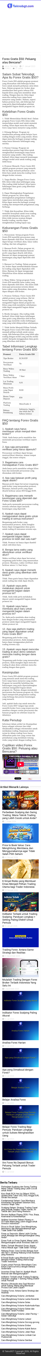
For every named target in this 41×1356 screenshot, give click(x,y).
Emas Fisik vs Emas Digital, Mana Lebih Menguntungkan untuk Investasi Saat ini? (19, 1241)
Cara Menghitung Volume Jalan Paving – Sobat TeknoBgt (20, 1315)
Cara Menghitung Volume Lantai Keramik (20, 1299)
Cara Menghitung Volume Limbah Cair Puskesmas (18, 1336)
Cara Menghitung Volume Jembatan (17, 1296)
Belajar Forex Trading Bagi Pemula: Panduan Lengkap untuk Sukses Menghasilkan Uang (18, 1131)
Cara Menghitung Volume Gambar (16, 1340)
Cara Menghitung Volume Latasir (16, 1319)
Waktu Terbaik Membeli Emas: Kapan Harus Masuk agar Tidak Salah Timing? (19, 1246)
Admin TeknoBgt (11, 66)
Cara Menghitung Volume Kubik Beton (18, 1328)
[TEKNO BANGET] (20, 5)
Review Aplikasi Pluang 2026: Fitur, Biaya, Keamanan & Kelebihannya (20, 1215)
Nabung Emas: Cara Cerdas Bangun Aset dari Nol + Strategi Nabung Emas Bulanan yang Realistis (20, 1253)
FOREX (8, 68)
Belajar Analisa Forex (14, 1099)
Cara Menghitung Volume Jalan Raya (18, 1332)
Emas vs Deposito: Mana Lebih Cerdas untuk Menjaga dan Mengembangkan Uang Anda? (20, 1235)
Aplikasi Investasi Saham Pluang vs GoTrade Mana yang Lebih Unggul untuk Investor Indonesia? (19, 1221)
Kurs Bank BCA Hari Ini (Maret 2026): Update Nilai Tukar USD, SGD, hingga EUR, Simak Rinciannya (20, 1195)
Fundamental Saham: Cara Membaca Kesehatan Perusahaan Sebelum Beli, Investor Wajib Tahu (18, 1202)
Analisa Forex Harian (14, 1042)
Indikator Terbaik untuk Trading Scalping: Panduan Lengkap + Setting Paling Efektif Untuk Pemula (19, 918)
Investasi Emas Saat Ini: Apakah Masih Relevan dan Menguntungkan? (18, 1272)
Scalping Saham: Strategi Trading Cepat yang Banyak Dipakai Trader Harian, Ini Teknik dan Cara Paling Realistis (19, 1209)
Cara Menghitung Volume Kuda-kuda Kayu (20, 1305)
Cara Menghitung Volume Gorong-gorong (20, 1322)
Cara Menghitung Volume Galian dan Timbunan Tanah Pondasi (17, 1310)
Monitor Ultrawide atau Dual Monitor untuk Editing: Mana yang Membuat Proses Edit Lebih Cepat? (18, 1286)
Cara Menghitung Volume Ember (16, 1325)
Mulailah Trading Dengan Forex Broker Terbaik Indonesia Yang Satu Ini (19, 982)
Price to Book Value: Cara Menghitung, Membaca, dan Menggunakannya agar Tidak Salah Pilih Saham (18, 849)
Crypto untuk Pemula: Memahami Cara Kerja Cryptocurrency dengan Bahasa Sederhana (18, 1266)
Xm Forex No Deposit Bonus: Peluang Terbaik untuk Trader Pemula (18, 1165)
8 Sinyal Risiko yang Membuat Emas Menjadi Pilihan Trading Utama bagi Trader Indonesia (19, 884)
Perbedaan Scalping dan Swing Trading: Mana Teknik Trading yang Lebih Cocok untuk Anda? (19, 815)
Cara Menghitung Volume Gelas (15, 1302)
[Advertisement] (20, 32)
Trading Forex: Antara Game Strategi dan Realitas (18, 951)
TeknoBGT (9, 1351)
